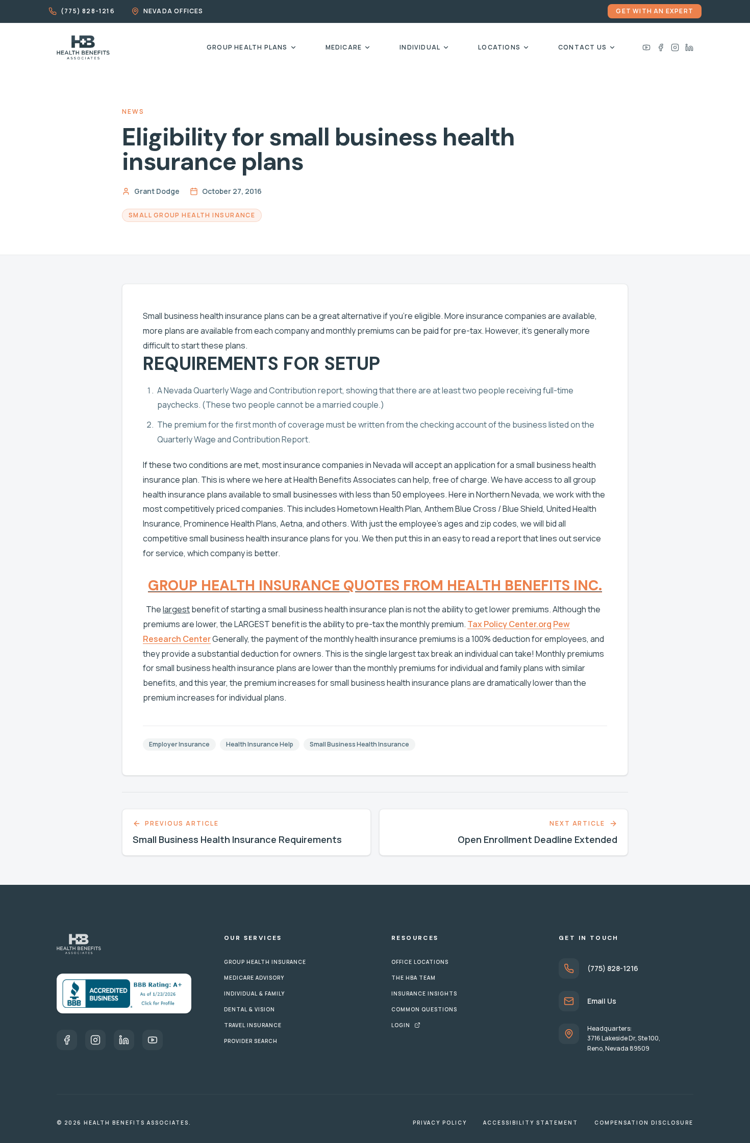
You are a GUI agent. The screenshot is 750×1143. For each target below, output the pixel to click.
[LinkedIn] (689, 47)
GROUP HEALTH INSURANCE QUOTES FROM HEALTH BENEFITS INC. (375, 585)
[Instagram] (675, 47)
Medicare (344, 47)
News (133, 111)
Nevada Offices (173, 11)
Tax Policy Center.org (509, 624)
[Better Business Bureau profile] (124, 993)
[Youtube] (646, 47)
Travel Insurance (253, 1025)
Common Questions (424, 1009)
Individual (419, 47)
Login (400, 1025)
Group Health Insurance (265, 961)
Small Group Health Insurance (192, 215)
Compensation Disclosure (643, 1122)
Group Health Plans (247, 47)
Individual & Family (254, 993)
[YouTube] (152, 1040)
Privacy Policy (440, 1122)
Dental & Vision (249, 1009)
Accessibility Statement (530, 1122)
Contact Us (582, 47)
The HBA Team (413, 977)
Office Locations (419, 961)
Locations (499, 47)
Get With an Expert (654, 11)
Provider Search (251, 1041)
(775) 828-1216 (88, 11)
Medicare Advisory (254, 977)
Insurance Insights (424, 993)
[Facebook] (661, 47)
